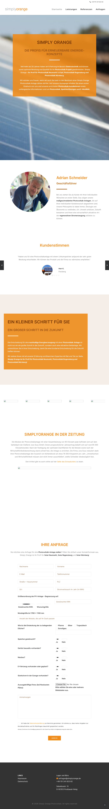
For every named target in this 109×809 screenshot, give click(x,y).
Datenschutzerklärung (37, 723)
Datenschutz (23, 781)
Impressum (22, 778)
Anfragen (100, 9)
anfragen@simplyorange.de (70, 778)
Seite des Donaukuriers (66, 462)
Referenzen (86, 9)
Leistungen (71, 9)
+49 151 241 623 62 (97, 2)
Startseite (57, 9)
